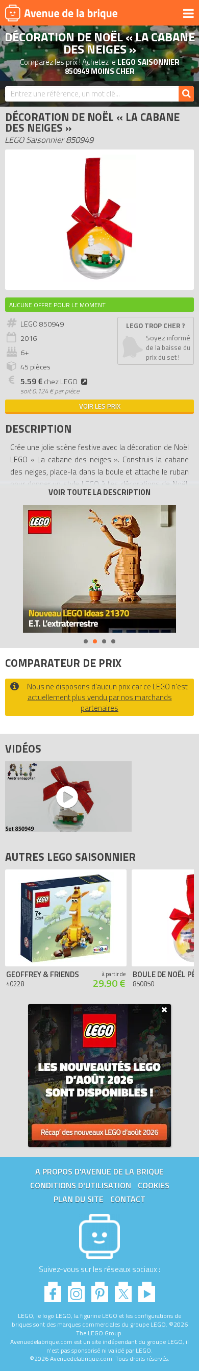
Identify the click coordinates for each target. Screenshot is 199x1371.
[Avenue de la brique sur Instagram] (76, 1289)
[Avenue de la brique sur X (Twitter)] (123, 1289)
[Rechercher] (186, 94)
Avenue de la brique (61, 13)
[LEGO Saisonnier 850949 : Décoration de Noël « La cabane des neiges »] (99, 279)
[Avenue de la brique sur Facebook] (53, 1289)
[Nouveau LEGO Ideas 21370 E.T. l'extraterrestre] (99, 569)
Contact (127, 1199)
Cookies (153, 1185)
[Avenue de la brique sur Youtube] (147, 1289)
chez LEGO (49, 381)
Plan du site (79, 1199)
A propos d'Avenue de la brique (99, 1171)
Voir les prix (99, 406)
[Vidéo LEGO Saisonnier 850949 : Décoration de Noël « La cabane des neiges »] (66, 796)
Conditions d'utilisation (80, 1185)
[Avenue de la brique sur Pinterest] (100, 1289)
